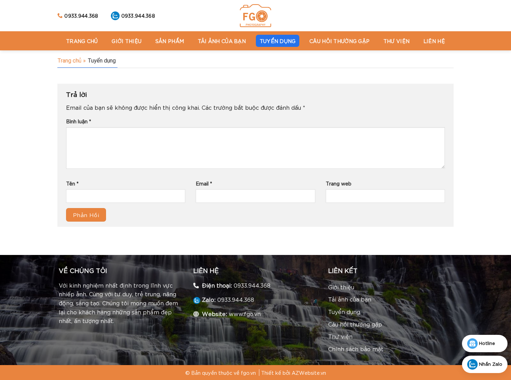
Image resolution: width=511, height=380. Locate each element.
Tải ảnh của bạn (222, 41)
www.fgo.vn (245, 313)
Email (204, 183)
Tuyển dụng (278, 41)
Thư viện (396, 41)
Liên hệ (434, 41)
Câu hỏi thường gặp (339, 41)
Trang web (338, 183)
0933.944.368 (252, 285)
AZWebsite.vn (309, 372)
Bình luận (78, 121)
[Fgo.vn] (255, 15)
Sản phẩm (169, 41)
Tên (72, 183)
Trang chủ (82, 41)
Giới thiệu (126, 41)
